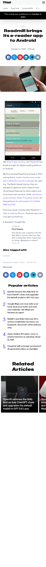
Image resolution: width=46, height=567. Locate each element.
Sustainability (27, 8)
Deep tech (15, 8)
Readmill (34, 162)
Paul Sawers (17, 229)
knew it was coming (16, 162)
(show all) (16, 243)
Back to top (7, 267)
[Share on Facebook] (6, 275)
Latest (5, 8)
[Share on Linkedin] (26, 275)
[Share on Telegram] (33, 275)
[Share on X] (13, 275)
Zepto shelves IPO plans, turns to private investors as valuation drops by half (23, 337)
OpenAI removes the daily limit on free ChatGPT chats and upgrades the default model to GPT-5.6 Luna (23, 294)
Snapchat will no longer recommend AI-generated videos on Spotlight (24, 347)
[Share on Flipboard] (20, 275)
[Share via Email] (40, 275)
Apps (23, 26)
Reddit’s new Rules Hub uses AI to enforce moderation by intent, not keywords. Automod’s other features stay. (24, 323)
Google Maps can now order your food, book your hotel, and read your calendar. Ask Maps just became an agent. (22, 308)
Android (6, 256)
